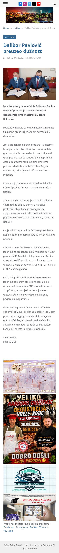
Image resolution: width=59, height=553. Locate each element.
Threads (43, 527)
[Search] (54, 3)
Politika (9, 37)
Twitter (33, 527)
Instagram (22, 527)
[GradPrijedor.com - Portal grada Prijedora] (29, 22)
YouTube (8, 530)
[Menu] (5, 3)
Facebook (8, 527)
